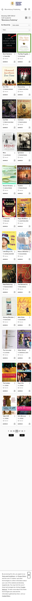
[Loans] (25, 10)
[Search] (2, 9)
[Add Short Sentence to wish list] (14, 62)
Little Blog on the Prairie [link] (8, 251)
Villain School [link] (22, 350)
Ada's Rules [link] (21, 317)
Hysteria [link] (20, 186)
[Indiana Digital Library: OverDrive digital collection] (16, 3)
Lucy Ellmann (7, 155)
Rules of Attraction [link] (23, 251)
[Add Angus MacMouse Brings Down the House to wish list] (29, 226)
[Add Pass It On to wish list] (29, 391)
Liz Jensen (6, 352)
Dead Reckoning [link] (7, 284)
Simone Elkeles (23, 253)
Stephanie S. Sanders (24, 352)
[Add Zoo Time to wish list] (14, 95)
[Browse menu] (29, 9)
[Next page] (25, 431)
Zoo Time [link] (5, 87)
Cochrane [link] (20, 120)
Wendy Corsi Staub (23, 89)
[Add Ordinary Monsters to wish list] (14, 325)
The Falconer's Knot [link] (23, 284)
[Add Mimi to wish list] (14, 161)
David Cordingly (23, 122)
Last (22, 435)
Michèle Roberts (23, 155)
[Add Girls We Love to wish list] (29, 424)
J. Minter (6, 385)
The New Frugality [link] (23, 54)
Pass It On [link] (21, 383)
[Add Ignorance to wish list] (29, 161)
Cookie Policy (6, 596)
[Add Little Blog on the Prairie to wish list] (14, 259)
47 (19, 431)
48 (22, 431)
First (11, 435)
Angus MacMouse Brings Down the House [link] (23, 218)
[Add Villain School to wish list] (29, 358)
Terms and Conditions (8, 576)
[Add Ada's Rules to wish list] (29, 325)
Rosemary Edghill (8, 286)
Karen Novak (7, 319)
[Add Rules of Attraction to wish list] (29, 259)
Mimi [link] (4, 153)
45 (14, 431)
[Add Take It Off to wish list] (14, 424)
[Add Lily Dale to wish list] (14, 128)
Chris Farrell (22, 56)
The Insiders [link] (6, 383)
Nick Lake (6, 221)
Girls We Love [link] (22, 416)
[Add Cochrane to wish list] (29, 128)
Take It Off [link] (6, 416)
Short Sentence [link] (7, 54)
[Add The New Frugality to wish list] (29, 62)
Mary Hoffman (22, 286)
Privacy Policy (22, 576)
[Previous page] (8, 431)
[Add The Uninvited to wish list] (14, 358)
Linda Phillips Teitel (23, 221)
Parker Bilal (7, 56)
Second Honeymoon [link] (8, 186)
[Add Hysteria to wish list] (29, 193)
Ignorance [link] (21, 153)
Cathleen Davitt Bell (9, 253)
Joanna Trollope (8, 188)
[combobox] (12, 9)
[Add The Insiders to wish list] (14, 391)
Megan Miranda (23, 188)
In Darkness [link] (6, 218)
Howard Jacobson (8, 89)
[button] (26, 18)
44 (11, 431)
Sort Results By (5, 25)
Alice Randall (22, 319)
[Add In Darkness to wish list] (14, 226)
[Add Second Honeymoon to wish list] (14, 193)
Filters (4, 30)
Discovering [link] (21, 87)
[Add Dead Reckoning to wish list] (14, 292)
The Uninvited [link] (7, 350)
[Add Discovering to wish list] (29, 95)
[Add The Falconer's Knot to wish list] (29, 292)
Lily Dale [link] (5, 120)
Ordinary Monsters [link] (8, 317)
